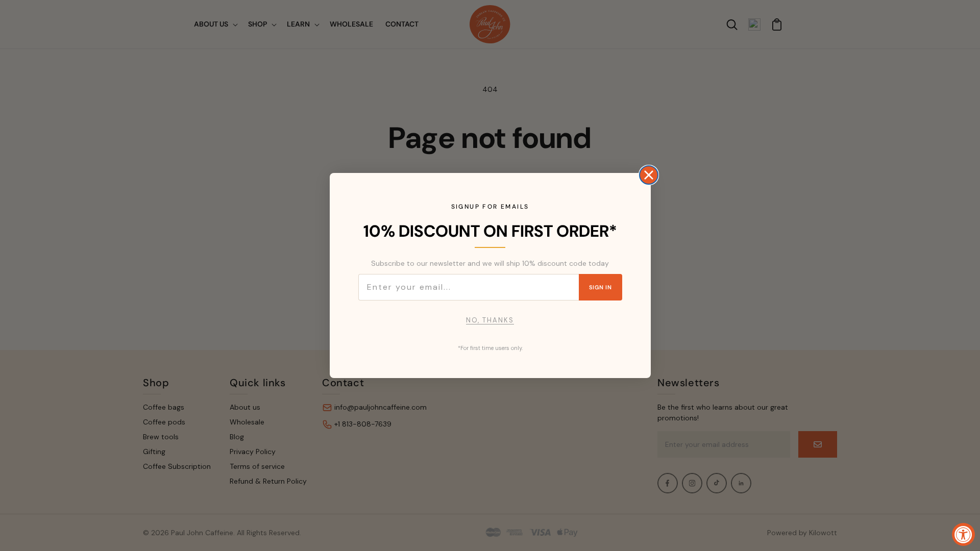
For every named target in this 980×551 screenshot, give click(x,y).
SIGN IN (600, 287)
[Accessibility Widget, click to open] (963, 534)
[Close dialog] (649, 175)
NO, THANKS (490, 320)
